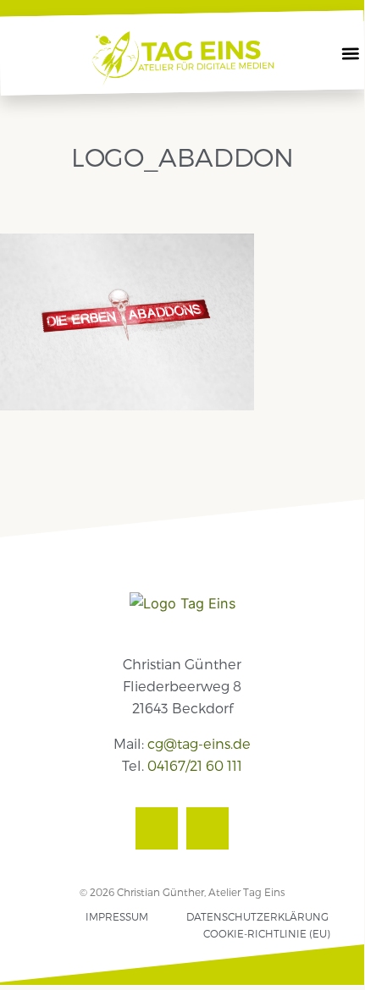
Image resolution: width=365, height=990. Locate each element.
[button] (350, 53)
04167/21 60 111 (194, 765)
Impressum (117, 916)
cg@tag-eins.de (199, 743)
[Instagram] (207, 828)
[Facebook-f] (156, 828)
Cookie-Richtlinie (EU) (266, 933)
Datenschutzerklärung (257, 916)
